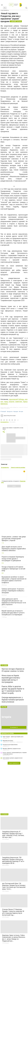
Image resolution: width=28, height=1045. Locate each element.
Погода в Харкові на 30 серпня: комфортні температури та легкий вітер (13, 569)
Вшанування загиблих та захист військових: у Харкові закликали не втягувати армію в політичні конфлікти (14, 580)
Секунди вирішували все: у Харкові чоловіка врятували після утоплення (13, 699)
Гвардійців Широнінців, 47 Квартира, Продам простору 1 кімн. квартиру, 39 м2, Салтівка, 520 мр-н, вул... (13, 834)
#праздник (15, 411)
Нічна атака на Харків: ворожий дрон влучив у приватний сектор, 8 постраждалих (11, 678)
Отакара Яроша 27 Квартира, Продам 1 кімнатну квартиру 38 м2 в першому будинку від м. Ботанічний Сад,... (13, 912)
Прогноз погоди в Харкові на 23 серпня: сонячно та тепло (13, 670)
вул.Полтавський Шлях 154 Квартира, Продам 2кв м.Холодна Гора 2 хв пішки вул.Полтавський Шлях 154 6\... (13, 886)
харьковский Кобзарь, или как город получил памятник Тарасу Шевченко (14, 401)
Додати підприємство (14, 763)
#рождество (10, 411)
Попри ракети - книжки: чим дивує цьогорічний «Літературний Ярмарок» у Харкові (14, 538)
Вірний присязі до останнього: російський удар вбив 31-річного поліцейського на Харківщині (13, 613)
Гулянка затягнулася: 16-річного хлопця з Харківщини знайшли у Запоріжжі (13, 591)
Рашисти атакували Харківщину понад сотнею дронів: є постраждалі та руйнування (13, 559)
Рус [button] (5, 8)
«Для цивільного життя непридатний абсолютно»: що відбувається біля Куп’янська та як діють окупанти (14, 602)
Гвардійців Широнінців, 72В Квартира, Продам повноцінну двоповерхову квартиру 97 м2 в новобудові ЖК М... (13, 860)
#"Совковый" (3, 411)
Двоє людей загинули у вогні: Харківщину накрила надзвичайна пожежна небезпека (14, 548)
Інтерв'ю (6, 717)
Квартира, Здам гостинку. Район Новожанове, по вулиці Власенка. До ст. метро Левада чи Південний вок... (13, 938)
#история (21, 411)
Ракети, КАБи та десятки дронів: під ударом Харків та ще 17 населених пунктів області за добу (13, 689)
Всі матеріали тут (14, 727)
